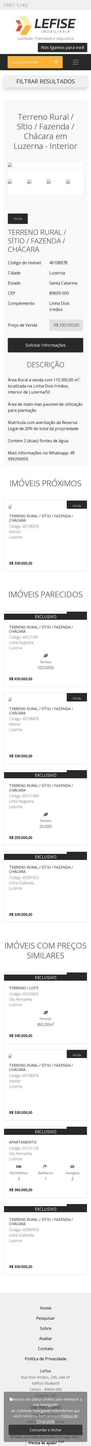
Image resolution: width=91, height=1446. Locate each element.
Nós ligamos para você (62, 47)
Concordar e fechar (45, 1429)
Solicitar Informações (46, 345)
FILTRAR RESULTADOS (45, 81)
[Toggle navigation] (76, 62)
